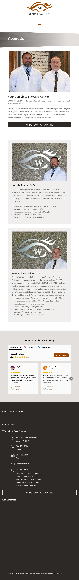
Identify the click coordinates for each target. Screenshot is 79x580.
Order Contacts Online (39, 124)
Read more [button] (14, 382)
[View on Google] (12, 368)
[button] (8, 378)
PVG (60, 573)
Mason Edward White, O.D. (26, 273)
